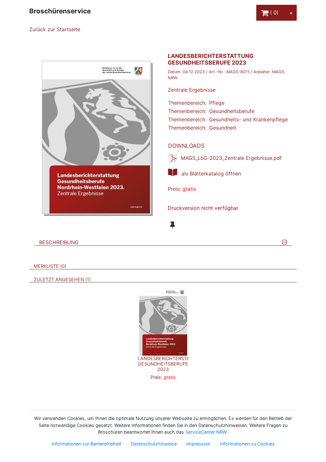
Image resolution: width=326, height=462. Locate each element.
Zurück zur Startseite (54, 29)
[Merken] (172, 225)
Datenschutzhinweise (154, 443)
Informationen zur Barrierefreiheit (86, 443)
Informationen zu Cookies (247, 443)
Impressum (198, 443)
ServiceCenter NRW (206, 432)
